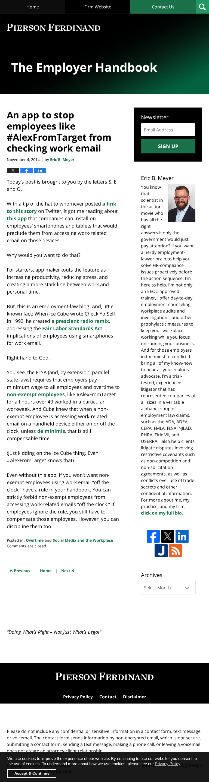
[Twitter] (167, 536)
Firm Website (97, 7)
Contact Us (163, 7)
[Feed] (175, 550)
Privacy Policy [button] (167, 763)
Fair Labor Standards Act (72, 328)
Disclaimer (134, 697)
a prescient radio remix (80, 321)
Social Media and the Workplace (83, 540)
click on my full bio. (162, 513)
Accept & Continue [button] (32, 773)
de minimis (51, 431)
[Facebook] (153, 536)
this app (17, 218)
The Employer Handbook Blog (53, 27)
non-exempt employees (36, 394)
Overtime (35, 540)
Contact (107, 697)
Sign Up (168, 146)
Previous (20, 570)
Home (32, 7)
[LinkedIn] (182, 536)
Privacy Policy (78, 697)
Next (68, 570)
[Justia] (161, 550)
